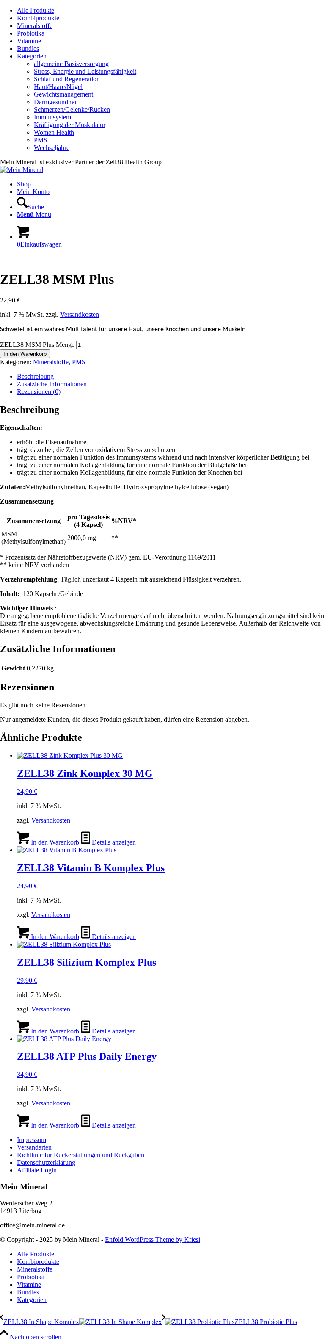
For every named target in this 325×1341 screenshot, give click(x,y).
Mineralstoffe (34, 25)
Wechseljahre (51, 147)
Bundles (28, 48)
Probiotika (30, 33)
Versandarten (34, 1147)
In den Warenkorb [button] (54, 842)
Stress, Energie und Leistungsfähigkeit (85, 71)
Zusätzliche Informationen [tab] (52, 384)
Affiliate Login (37, 1170)
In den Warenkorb (25, 354)
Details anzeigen (113, 842)
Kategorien (32, 56)
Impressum (31, 1139)
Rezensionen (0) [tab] (39, 391)
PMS (40, 140)
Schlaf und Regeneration (67, 79)
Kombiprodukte (38, 18)
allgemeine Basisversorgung (71, 63)
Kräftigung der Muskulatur (69, 124)
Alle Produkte (35, 10)
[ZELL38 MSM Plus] (30, 258)
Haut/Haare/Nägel (58, 86)
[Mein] (21, 169)
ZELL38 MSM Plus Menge (37, 344)
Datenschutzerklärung (46, 1162)
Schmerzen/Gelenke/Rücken (72, 109)
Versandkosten (79, 314)
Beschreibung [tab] (35, 376)
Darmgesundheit (56, 101)
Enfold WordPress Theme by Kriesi (152, 1239)
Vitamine (29, 40)
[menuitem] (171, 10)
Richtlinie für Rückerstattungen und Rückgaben (80, 1154)
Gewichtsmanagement (63, 94)
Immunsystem (52, 117)
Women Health (54, 132)
